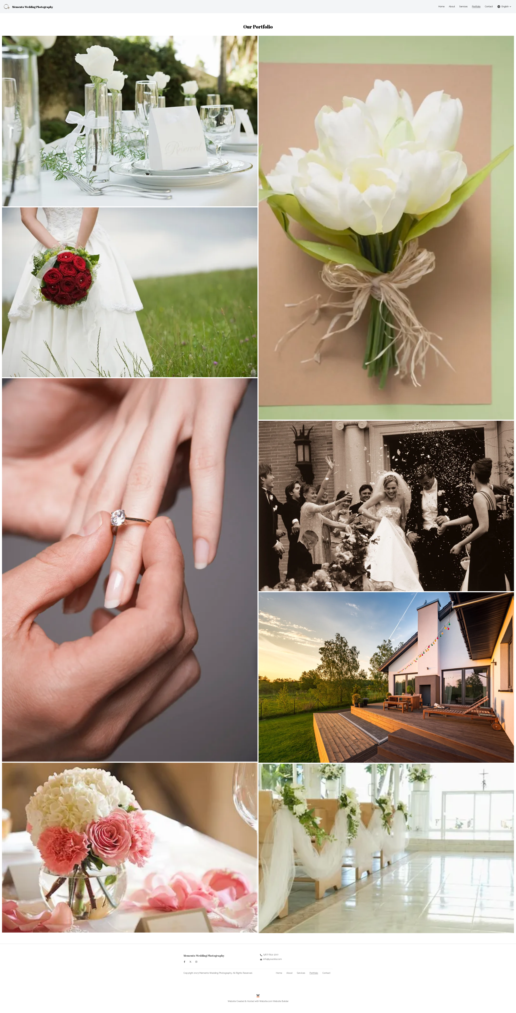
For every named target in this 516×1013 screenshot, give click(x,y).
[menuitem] (441, 6)
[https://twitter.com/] (190, 962)
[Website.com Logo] (258, 995)
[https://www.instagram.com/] (196, 962)
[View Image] (129, 121)
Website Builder (281, 1001)
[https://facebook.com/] (184, 962)
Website (232, 1001)
